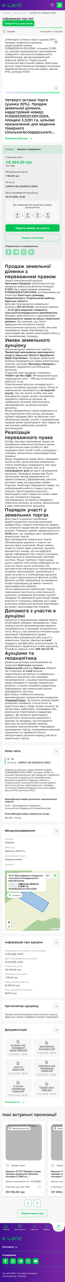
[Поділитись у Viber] (24, 252)
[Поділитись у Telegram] (16, 252)
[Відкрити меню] (60, 5)
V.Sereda (21, 1276)
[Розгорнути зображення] (56, 87)
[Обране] (52, 5)
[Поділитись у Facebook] (8, 252)
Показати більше (16, 138)
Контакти (8, 1247)
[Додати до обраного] (56, 42)
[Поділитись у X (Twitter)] (31, 252)
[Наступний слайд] (37, 1203)
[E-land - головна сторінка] (11, 5)
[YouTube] (36, 1261)
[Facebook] (5, 1261)
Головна (6, 13)
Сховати (16, 895)
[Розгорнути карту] (55, 875)
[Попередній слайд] (28, 1203)
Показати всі (12, 1102)
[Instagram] (13, 1261)
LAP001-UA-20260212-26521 (43, 13)
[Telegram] (21, 1261)
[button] (9, 922)
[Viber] (28, 1261)
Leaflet (56, 929)
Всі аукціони (20, 13)
